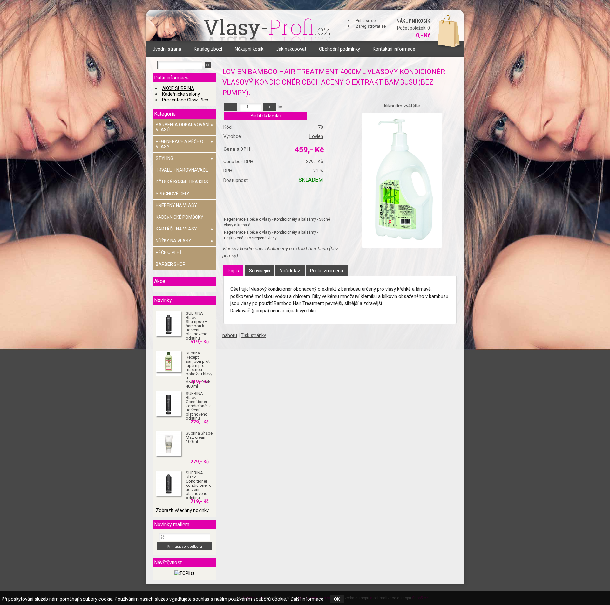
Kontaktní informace (394, 49)
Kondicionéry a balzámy (295, 219)
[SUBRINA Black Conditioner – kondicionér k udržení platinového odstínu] (168, 404)
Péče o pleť (169, 252)
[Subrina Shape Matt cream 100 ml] (168, 444)
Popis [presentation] (233, 270)
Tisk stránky (253, 335)
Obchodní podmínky (339, 49)
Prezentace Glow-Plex (185, 100)
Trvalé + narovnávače (182, 170)
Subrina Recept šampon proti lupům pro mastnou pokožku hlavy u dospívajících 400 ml (199, 369)
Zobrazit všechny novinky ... (184, 510)
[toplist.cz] (184, 573)
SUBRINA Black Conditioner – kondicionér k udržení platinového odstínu (198, 405)
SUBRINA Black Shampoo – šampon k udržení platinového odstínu (197, 325)
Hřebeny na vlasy (176, 205)
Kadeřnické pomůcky (179, 217)
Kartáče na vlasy (184, 228)
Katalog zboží (208, 49)
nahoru (229, 335)
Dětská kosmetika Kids (182, 181)
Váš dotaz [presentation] (290, 270)
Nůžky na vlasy (184, 240)
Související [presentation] (259, 270)
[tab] (233, 270)
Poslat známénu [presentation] (326, 270)
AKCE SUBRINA (178, 88)
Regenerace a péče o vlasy (247, 219)
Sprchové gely (172, 193)
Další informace (307, 599)
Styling (184, 158)
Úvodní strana (166, 49)
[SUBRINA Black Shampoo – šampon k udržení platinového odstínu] (168, 324)
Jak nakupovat (291, 49)
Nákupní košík (413, 21)
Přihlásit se (366, 20)
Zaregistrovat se (371, 26)
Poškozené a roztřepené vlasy (250, 238)
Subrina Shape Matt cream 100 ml (199, 437)
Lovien (316, 136)
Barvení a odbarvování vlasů (184, 127)
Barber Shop (171, 264)
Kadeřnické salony (181, 94)
